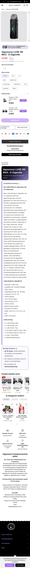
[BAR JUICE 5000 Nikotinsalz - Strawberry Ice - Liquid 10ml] (22, 408)
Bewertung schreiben (15, 154)
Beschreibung (5, 162)
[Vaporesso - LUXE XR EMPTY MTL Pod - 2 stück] (18, 381)
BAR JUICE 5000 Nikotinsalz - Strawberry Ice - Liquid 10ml (22, 416)
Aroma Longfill (24, 399)
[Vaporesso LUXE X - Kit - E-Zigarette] (6, 381)
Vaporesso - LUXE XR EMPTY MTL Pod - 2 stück (18, 388)
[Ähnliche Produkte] (12, 404)
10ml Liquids (6, 399)
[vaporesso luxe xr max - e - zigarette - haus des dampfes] (14, 26)
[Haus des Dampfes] (14, 5)
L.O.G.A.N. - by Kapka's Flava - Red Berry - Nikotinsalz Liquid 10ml (8, 416)
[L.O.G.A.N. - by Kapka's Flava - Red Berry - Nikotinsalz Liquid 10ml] (8, 408)
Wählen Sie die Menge (8, 64)
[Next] (27, 94)
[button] (2, 5)
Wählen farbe (5, 72)
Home (3, 9)
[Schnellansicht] (6, 383)
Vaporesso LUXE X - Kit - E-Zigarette (6, 388)
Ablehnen (9, 565)
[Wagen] (27, 5)
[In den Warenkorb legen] (19, 383)
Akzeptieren (20, 565)
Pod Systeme (15, 399)
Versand (11, 61)
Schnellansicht (23, 100)
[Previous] (24, 94)
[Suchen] (24, 5)
